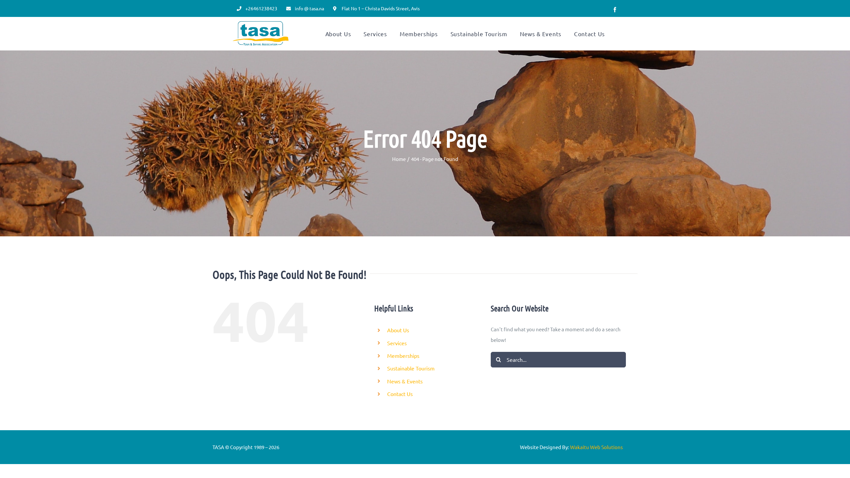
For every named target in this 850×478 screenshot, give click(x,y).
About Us (398, 330)
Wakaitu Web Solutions (596, 447)
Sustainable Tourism (411, 368)
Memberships (403, 355)
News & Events (405, 381)
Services (397, 343)
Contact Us (400, 393)
